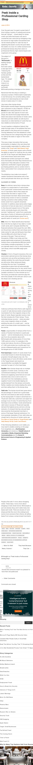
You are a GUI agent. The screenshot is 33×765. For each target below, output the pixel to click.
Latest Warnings (5, 693)
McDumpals (26, 533)
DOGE (2, 679)
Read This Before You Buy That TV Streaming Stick (16, 644)
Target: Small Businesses (8, 726)
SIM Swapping (4, 719)
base (3, 528)
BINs (7, 528)
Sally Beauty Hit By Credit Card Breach (13, 421)
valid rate (10, 542)
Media (3, 535)
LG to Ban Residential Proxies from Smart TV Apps (16, 648)
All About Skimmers (6, 660)
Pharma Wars (4, 704)
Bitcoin (12, 528)
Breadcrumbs (4, 668)
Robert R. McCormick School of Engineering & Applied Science (14, 540)
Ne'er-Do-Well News (6, 697)
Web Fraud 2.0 (4, 741)
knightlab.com (16, 533)
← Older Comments (8, 578)
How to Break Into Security (8, 686)
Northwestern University (9, 537)
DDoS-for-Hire (4, 675)
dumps (23, 528)
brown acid (24, 218)
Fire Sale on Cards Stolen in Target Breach (15, 419)
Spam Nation (4, 723)
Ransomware (4, 708)
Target (12, 148)
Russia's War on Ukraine (7, 712)
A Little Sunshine (6, 526)
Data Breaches (4, 671)
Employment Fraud (6, 682)
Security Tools (4, 715)
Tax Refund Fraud (5, 730)
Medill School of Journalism (15, 535)
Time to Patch (4, 737)
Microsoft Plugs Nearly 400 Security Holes (13, 635)
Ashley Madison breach (7, 664)
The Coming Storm (17, 526)
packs (20, 537)
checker (17, 528)
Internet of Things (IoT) (7, 690)
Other (2, 701)
